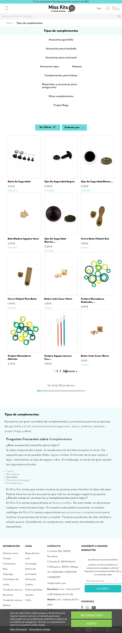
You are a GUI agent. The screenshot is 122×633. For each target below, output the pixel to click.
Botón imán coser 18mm (95, 356)
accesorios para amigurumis (51, 426)
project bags (13, 431)
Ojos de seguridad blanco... (97, 182)
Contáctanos (9, 564)
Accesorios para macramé (61, 57)
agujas (55, 455)
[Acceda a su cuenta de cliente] (108, 8)
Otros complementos (61, 96)
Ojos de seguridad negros (59, 182)
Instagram (87, 607)
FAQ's (28, 600)
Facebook (82, 607)
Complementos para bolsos (61, 75)
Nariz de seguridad (19, 182)
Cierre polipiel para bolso (22, 299)
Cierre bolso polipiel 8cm (95, 239)
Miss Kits (15, 489)
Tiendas (7, 559)
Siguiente (71, 371)
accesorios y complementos (84, 512)
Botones (77, 66)
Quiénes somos (10, 553)
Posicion (82, 127)
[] (119, 17)
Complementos (60, 439)
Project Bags (61, 105)
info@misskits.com (56, 583)
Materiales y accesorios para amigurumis (59, 86)
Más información (18, 629)
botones (99, 426)
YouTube (94, 607)
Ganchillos (12, 477)
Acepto (92, 623)
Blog (5, 569)
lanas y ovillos (62, 503)
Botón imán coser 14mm (58, 299)
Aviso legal (30, 564)
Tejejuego (8, 574)
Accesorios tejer (49, 66)
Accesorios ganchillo (61, 40)
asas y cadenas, (82, 426)
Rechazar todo (92, 615)
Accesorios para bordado (61, 48)
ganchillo (15, 426)
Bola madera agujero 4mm (23, 239)
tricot (27, 426)
